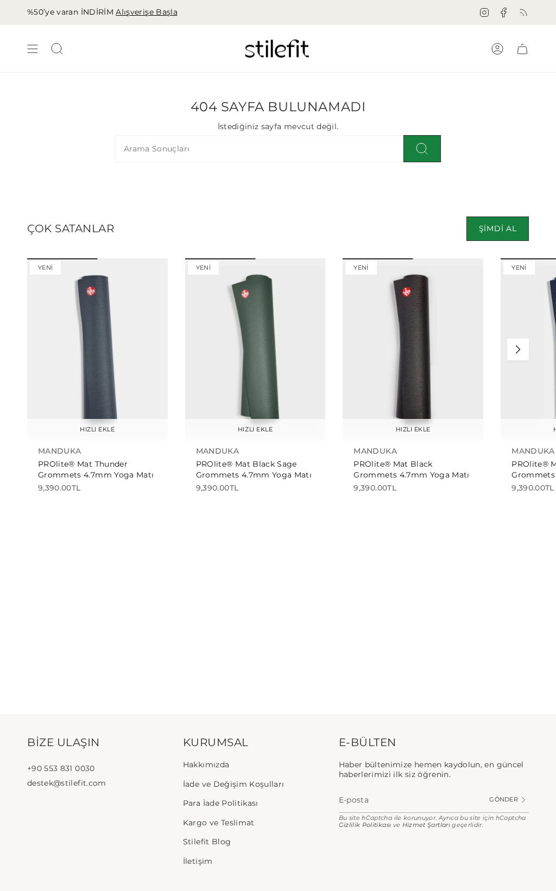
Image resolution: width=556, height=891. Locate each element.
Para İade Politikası (220, 803)
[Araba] (522, 48)
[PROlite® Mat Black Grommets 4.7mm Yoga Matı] (413, 349)
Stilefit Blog (207, 842)
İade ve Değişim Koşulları (234, 784)
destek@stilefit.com (66, 783)
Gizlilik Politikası (365, 825)
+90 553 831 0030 (61, 768)
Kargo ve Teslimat (219, 823)
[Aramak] (422, 148)
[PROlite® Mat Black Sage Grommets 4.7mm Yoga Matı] (255, 349)
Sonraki (518, 349)
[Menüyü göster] (32, 48)
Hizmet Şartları (426, 825)
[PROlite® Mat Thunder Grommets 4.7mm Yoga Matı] (97, 349)
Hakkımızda (206, 764)
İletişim (198, 861)
